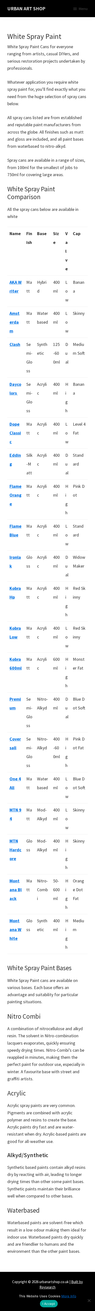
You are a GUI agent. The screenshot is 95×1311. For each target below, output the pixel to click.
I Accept (48, 1304)
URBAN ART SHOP (26, 8)
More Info (68, 1296)
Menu (83, 8)
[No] (88, 1300)
